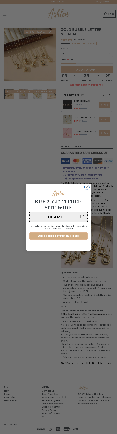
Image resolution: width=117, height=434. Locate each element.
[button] (58, 217)
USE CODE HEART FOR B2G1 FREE (58, 236)
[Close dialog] (86, 187)
